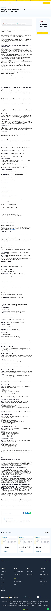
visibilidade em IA (5, 537)
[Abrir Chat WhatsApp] (48, 609)
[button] (23, 513)
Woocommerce (4, 7)
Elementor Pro (3, 452)
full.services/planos (12, 229)
